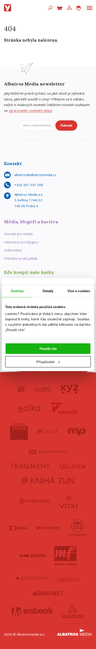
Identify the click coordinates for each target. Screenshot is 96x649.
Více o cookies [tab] (78, 291)
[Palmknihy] (48, 528)
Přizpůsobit (45, 362)
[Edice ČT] (18, 528)
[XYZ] (69, 389)
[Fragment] (30, 466)
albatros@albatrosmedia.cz (35, 174)
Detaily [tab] (48, 291)
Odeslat (66, 125)
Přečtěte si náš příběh (21, 258)
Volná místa (13, 250)
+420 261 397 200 (28, 185)
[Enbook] (32, 611)
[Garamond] (32, 578)
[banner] (8, 7)
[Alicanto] (72, 466)
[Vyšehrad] (35, 501)
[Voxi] (68, 501)
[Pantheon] (77, 528)
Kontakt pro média (18, 234)
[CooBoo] (21, 389)
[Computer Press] (19, 431)
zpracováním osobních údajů (30, 110)
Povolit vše (48, 349)
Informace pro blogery (21, 242)
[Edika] (30, 408)
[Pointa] (32, 556)
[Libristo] (68, 578)
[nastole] (64, 408)
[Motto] (42, 389)
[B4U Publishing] (48, 451)
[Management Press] (77, 431)
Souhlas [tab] (17, 291)
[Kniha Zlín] (48, 480)
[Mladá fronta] (65, 556)
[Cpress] (48, 431)
